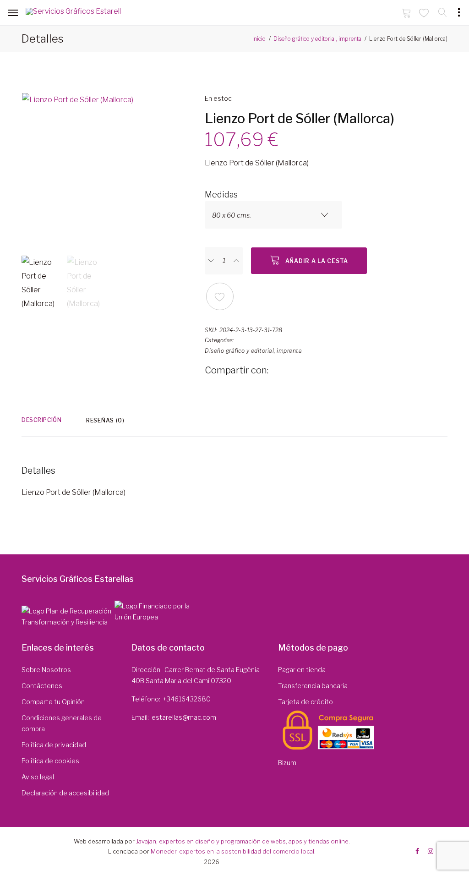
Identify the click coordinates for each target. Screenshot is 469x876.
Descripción (42, 419)
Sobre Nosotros (46, 669)
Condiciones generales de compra (62, 723)
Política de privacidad (54, 745)
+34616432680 (187, 699)
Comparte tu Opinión (53, 702)
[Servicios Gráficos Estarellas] (73, 13)
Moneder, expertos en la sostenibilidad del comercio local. (233, 851)
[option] (106, 169)
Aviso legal (38, 777)
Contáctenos (42, 686)
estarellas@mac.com (184, 717)
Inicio (259, 38)
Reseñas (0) (105, 420)
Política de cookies (50, 761)
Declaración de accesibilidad (65, 793)
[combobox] (273, 215)
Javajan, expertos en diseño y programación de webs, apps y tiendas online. (243, 841)
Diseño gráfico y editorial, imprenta (317, 38)
